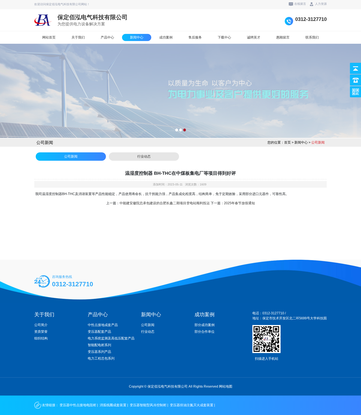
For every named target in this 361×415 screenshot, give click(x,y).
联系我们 (312, 37)
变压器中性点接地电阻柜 (78, 405)
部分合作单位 (204, 331)
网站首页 (49, 37)
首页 (287, 142)
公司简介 (41, 325)
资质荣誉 (41, 331)
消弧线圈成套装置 (113, 405)
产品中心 (107, 37)
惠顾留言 (283, 37)
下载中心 (224, 37)
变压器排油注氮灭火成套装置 (191, 405)
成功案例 (166, 37)
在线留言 (300, 3)
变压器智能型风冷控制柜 (148, 405)
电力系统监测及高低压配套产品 (111, 338)
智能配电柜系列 (99, 345)
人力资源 (321, 3)
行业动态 (144, 156)
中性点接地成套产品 (103, 325)
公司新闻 (71, 156)
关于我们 (78, 37)
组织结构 (41, 338)
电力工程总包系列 (101, 358)
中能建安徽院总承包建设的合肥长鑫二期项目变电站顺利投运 (164, 203)
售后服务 (195, 37)
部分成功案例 (204, 325)
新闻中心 (136, 37)
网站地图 (225, 386)
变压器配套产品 (99, 331)
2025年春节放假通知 (239, 203)
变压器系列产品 (99, 351)
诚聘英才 (253, 37)
